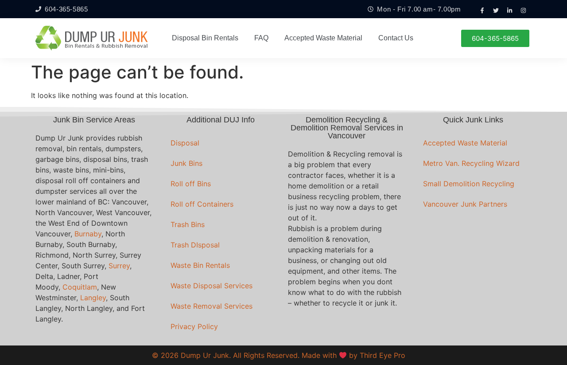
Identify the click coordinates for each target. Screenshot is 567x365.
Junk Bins (186, 163)
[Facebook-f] (482, 10)
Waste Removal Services (211, 306)
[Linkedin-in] (510, 10)
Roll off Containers (202, 204)
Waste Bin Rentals (200, 265)
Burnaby (87, 233)
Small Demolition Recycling (468, 183)
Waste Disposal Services (211, 285)
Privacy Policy (194, 326)
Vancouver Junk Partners (465, 204)
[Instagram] (523, 10)
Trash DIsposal (195, 244)
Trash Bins (188, 224)
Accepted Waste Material (323, 38)
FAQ (261, 38)
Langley (93, 297)
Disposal (185, 142)
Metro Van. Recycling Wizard (471, 163)
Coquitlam (79, 287)
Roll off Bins (191, 183)
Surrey (119, 265)
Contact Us (395, 38)
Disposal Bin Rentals (205, 38)
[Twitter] (496, 10)
